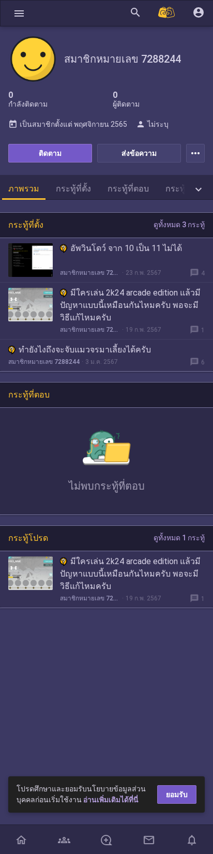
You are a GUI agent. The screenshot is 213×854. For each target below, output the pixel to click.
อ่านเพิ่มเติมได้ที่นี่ (111, 800)
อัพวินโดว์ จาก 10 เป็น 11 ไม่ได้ (126, 248)
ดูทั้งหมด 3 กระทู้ (179, 224)
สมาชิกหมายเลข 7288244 (90, 272)
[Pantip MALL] (167, 13)
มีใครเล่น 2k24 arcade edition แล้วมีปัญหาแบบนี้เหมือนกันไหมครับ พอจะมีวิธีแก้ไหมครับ (130, 305)
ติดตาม (50, 153)
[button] (19, 13)
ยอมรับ (177, 794)
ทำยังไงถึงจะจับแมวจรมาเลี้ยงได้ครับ (85, 350)
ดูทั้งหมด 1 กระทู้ (179, 537)
